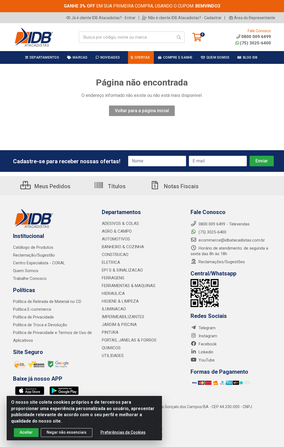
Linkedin (205, 352)
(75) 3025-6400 (255, 43)
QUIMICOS (111, 347)
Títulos (116, 186)
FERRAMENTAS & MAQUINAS (128, 285)
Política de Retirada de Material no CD (47, 301)
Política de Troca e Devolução (40, 324)
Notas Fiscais (181, 186)
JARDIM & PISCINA (119, 324)
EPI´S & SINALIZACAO (122, 270)
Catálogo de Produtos (33, 247)
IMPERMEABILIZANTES (123, 316)
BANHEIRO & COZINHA (123, 246)
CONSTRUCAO (115, 254)
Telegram (206, 327)
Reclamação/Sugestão (34, 255)
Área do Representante (254, 18)
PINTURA (110, 332)
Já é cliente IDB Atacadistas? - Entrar (103, 18)
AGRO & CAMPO (117, 231)
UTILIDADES (113, 355)
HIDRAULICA (113, 293)
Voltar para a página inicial (142, 110)
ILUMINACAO (114, 309)
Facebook (207, 343)
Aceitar (26, 432)
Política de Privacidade (33, 317)
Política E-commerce (32, 309)
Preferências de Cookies (123, 432)
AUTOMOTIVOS (116, 239)
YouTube (206, 360)
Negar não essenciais (67, 432)
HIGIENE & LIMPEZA (120, 301)
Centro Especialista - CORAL (39, 262)
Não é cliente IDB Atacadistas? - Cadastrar (185, 18)
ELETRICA (111, 262)
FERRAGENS (113, 277)
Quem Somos (25, 270)
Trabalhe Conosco (30, 278)
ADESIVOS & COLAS (120, 223)
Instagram (207, 335)
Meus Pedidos (51, 186)
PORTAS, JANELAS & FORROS (129, 340)
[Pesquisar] (179, 37)
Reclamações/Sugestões (221, 261)
